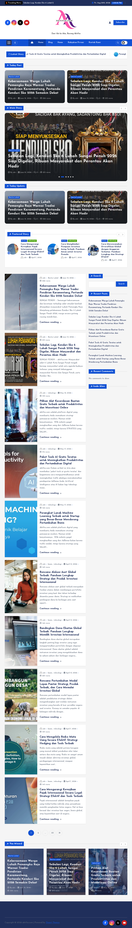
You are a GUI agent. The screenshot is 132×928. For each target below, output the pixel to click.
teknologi (32, 244)
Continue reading (50, 325)
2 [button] (62, 179)
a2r (14, 101)
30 (52, 836)
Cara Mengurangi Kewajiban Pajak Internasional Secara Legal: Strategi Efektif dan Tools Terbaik (61, 796)
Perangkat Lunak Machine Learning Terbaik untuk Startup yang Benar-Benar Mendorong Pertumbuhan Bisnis (107, 362)
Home (40, 46)
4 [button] (68, 179)
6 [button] (72, 179)
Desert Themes (53, 926)
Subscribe (120, 25)
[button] (121, 111)
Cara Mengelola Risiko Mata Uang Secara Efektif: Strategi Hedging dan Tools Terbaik (58, 743)
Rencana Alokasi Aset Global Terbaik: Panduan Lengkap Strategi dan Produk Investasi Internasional (107, 878)
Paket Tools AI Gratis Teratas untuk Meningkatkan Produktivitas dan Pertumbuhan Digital (61, 463)
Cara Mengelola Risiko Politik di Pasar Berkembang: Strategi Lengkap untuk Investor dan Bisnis (72, 252)
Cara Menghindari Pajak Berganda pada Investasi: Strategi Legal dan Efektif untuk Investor (32, 252)
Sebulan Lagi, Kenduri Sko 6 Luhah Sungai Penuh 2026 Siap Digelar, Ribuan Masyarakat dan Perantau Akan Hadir (62, 164)
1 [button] (59, 179)
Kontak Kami (95, 46)
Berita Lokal (14, 79)
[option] (66, 150)
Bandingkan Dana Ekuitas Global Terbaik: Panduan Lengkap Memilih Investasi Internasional (61, 634)
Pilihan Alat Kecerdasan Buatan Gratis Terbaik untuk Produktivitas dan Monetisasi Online (61, 407)
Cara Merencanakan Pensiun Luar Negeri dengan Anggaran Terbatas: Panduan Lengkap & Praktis (111, 252)
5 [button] (70, 179)
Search (97, 279)
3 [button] (66, 179)
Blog (50, 46)
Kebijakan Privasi (76, 46)
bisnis (24, 244)
